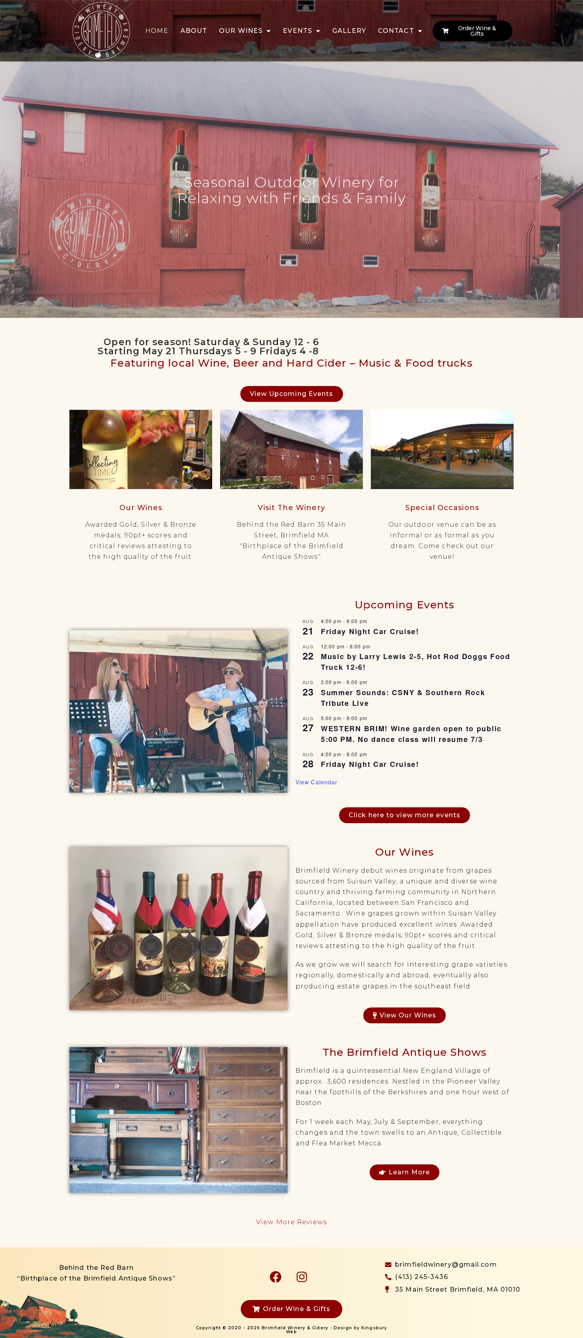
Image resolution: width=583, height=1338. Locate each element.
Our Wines (241, 30)
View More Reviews (291, 1222)
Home (156, 30)
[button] (8, 190)
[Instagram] (302, 1277)
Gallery (349, 30)
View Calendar (316, 782)
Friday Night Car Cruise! (370, 631)
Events (297, 30)
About (193, 30)
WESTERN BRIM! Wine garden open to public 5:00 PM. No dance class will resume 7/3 (411, 733)
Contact (396, 30)
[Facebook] (276, 1277)
